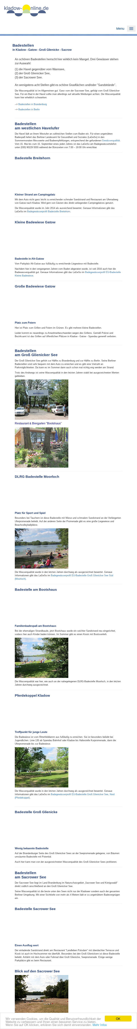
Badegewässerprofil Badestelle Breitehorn (48, 211)
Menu (120, 28)
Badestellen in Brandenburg (32, 104)
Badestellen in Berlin (29, 109)
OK (118, 1018)
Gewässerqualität (111, 140)
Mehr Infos (100, 1024)
